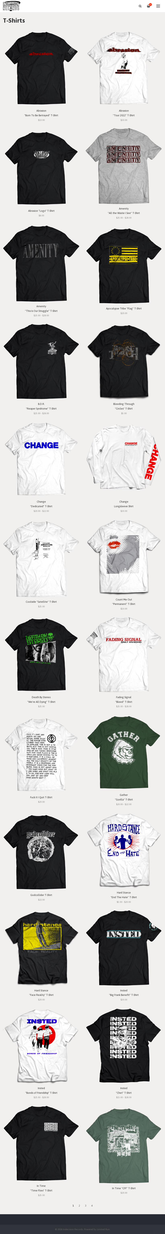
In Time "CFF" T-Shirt (124, 1188)
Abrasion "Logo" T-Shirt (41, 210)
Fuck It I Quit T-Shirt (41, 797)
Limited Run (103, 1229)
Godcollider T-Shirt (41, 895)
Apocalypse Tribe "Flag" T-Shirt (124, 308)
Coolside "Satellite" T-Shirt (41, 601)
